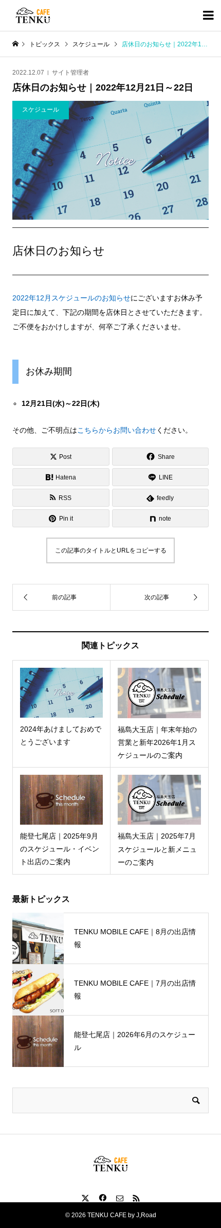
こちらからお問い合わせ (116, 430)
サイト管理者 (70, 72)
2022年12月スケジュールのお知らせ (71, 298)
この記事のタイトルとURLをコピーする (111, 550)
